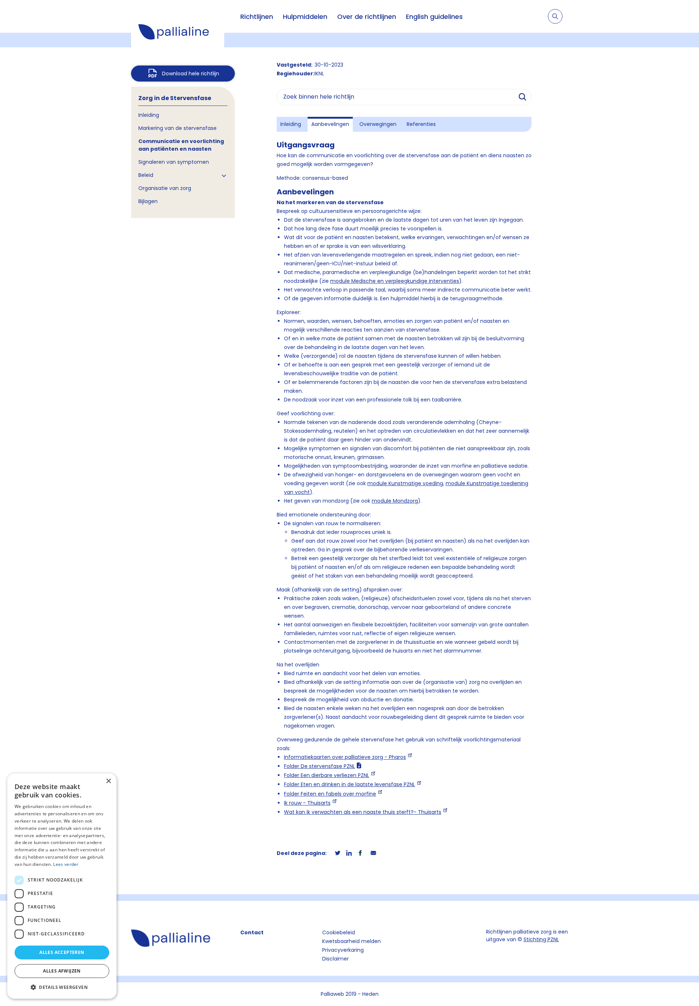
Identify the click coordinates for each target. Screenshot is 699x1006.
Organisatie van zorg (164, 188)
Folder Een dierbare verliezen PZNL (326, 775)
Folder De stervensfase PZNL (319, 766)
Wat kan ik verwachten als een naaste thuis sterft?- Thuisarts (362, 812)
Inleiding (148, 115)
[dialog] (61, 886)
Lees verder (65, 864)
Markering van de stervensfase (177, 128)
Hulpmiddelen (305, 16)
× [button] (108, 781)
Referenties (421, 124)
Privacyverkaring (343, 950)
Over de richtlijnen (366, 16)
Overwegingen (377, 124)
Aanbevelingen (330, 124)
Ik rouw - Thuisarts (307, 803)
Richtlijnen (256, 16)
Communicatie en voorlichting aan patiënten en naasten (181, 145)
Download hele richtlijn (190, 73)
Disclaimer (335, 958)
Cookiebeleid (338, 932)
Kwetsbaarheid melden (351, 941)
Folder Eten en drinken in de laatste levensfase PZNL (349, 784)
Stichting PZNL (541, 939)
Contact (252, 932)
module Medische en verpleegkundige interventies (394, 281)
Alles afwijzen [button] (62, 971)
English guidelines (434, 16)
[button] (62, 987)
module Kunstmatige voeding (405, 483)
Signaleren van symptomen (173, 162)
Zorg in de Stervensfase (174, 98)
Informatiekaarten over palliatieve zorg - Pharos (345, 757)
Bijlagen (148, 201)
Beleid (145, 175)
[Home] (177, 33)
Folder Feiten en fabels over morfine (330, 793)
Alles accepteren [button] (61, 952)
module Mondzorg (395, 500)
